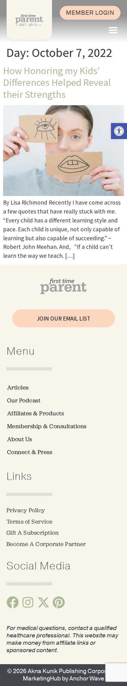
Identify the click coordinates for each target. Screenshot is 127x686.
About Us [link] (19, 439)
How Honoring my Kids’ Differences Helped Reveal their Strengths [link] (57, 83)
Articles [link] (18, 387)
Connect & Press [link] (29, 452)
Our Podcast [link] (24, 400)
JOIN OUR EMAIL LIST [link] (63, 318)
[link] (119, 131)
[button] (113, 30)
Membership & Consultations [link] (47, 426)
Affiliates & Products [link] (35, 413)
